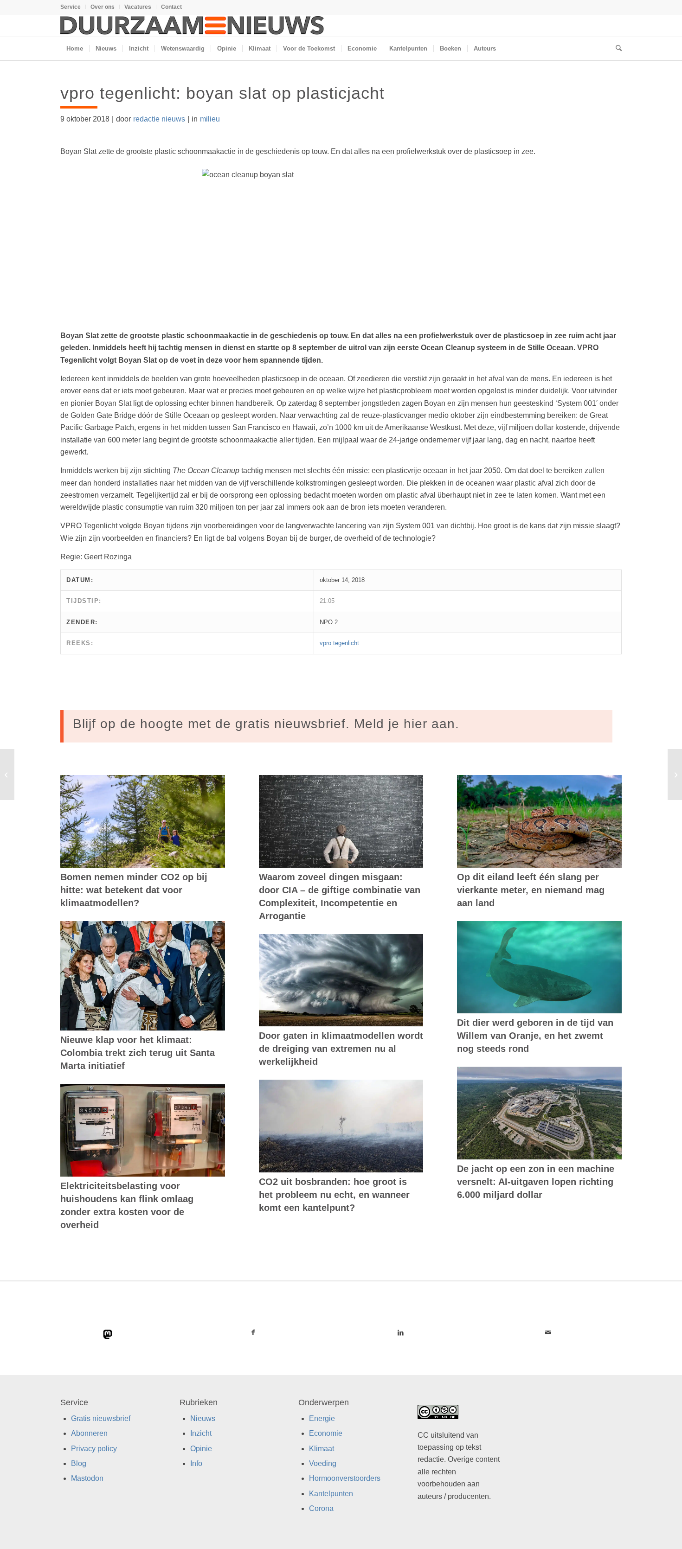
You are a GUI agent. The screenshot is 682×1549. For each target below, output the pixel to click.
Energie (322, 1418)
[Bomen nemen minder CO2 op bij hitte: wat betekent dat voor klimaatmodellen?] (142, 821)
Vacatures (137, 7)
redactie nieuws (159, 119)
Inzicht (201, 1433)
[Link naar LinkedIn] (400, 1332)
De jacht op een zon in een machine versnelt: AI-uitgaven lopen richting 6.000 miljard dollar (535, 1182)
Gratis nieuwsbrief (100, 1418)
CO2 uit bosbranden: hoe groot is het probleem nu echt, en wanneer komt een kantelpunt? (334, 1195)
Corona (321, 1508)
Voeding (322, 1463)
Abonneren (89, 1433)
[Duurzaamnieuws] (192, 25)
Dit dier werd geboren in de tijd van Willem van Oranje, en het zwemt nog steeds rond (535, 1036)
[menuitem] (73, 7)
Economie (325, 1433)
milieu (210, 119)
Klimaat (321, 1449)
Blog (78, 1463)
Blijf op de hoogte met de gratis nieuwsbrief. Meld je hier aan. (266, 724)
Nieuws (202, 1418)
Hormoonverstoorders (344, 1479)
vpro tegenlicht (339, 643)
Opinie (201, 1449)
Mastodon (87, 1479)
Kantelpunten (331, 1494)
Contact (171, 7)
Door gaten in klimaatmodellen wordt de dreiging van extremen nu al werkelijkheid (341, 1049)
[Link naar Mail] (548, 1332)
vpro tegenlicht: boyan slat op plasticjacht (222, 92)
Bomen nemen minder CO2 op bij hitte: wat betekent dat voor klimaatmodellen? (133, 890)
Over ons (102, 7)
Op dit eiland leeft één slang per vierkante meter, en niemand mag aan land (531, 890)
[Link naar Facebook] (253, 1332)
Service (70, 7)
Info (196, 1463)
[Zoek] (616, 48)
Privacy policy (94, 1449)
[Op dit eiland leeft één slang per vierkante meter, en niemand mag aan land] (539, 821)
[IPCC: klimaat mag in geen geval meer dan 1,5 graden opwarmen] (7, 774)
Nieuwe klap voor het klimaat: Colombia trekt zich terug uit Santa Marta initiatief (137, 1053)
